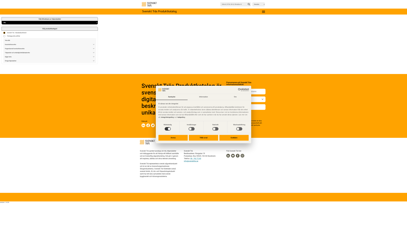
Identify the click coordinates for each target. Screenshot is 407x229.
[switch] (192, 129)
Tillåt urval (203, 138)
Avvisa (173, 138)
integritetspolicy (167, 117)
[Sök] (249, 4)
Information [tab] (203, 97)
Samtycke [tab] (171, 97)
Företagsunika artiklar (13, 36)
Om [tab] (235, 97)
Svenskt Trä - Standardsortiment (16, 33)
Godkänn (234, 138)
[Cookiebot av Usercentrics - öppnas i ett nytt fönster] (239, 89)
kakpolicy (181, 117)
